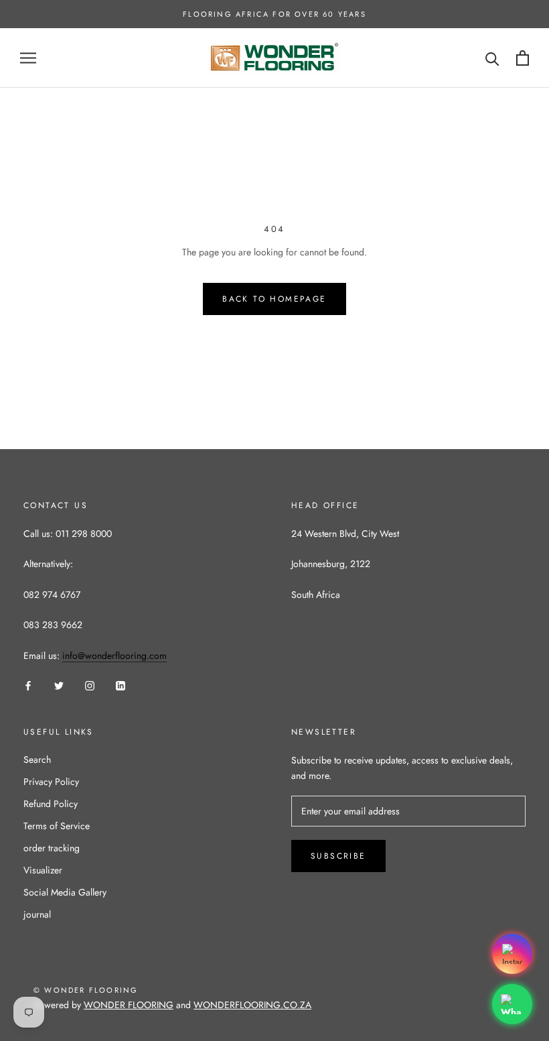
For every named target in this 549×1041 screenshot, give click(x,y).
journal (37, 914)
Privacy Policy (51, 781)
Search (37, 759)
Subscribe (338, 856)
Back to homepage (274, 299)
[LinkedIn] (120, 684)
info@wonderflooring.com (114, 655)
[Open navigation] (28, 58)
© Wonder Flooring (85, 990)
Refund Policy (50, 803)
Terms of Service (56, 826)
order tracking (51, 848)
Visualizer (42, 870)
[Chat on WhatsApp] (512, 1004)
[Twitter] (59, 684)
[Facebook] (28, 684)
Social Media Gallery (64, 892)
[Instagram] (89, 684)
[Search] (492, 58)
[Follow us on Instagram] (512, 954)
